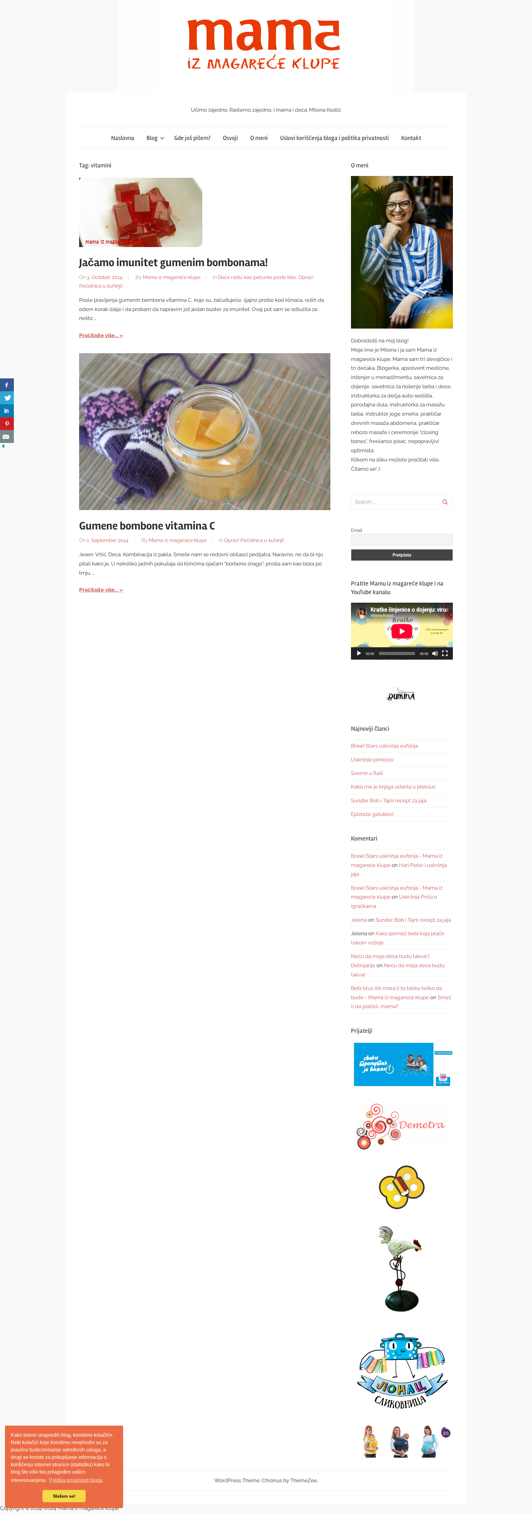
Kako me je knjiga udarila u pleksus (393, 787)
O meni (259, 138)
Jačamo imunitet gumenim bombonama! (173, 262)
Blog (152, 138)
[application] (402, 631)
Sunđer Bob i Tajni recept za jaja (388, 800)
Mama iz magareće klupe (171, 277)
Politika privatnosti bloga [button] (76, 1480)
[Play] (359, 653)
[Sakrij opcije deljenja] (3, 447)
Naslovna (122, 138)
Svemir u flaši (367, 773)
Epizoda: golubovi (372, 814)
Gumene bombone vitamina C (147, 526)
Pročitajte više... (98, 335)
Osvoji (230, 138)
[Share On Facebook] (7, 384)
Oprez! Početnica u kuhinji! (254, 540)
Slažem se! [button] (64, 1496)
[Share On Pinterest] (7, 423)
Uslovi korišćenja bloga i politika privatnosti (334, 138)
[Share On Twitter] (7, 397)
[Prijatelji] (402, 1064)
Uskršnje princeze (372, 759)
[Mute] (435, 653)
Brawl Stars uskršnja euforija (384, 746)
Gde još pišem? (192, 138)
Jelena (359, 920)
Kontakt (411, 138)
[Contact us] (7, 436)
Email (356, 530)
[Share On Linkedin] (7, 410)
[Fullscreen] (445, 653)
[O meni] (402, 252)
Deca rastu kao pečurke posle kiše (257, 277)
